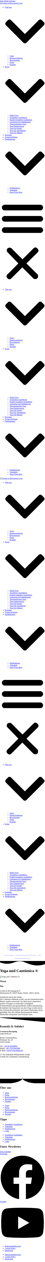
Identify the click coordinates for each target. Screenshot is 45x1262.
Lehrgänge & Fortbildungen (20, 122)
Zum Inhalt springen (7, 1)
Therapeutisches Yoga (18, 124)
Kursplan (8, 135)
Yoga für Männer (16, 133)
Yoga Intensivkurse (17, 126)
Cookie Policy (10, 1248)
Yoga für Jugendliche (18, 131)
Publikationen (15, 188)
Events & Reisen (11, 137)
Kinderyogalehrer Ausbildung (21, 120)
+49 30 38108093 (10, 1046)
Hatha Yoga (14, 115)
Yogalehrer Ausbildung (18, 118)
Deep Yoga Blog (16, 192)
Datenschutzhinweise (13, 1246)
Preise (12, 62)
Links (7, 1131)
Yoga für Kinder (16, 128)
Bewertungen (15, 60)
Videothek (13, 190)
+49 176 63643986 (13, 1048)
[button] (22, 240)
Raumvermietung (16, 58)
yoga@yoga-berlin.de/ (14, 1050)
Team (12, 56)
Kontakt (13, 65)
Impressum (9, 1250)
